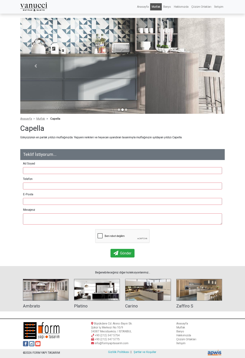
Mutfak (156, 6)
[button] (35, 66)
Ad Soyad (29, 163)
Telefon (27, 179)
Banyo (167, 6)
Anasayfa (143, 6)
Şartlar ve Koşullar (145, 352)
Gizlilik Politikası (118, 352)
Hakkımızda (181, 6)
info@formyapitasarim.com (111, 343)
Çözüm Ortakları (201, 6)
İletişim (218, 6)
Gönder (124, 253)
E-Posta (28, 194)
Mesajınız (29, 209)
